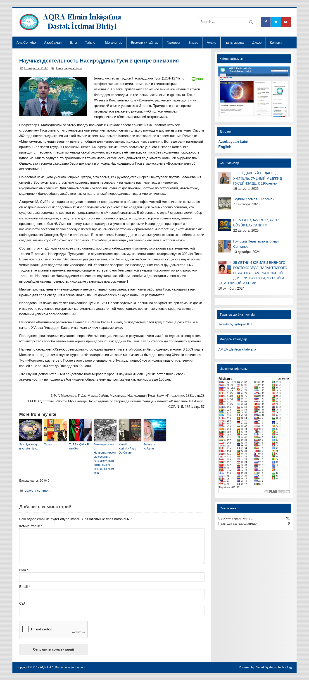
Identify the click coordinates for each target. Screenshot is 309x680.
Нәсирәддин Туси (69, 68)
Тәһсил (90, 42)
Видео (193, 42)
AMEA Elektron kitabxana (237, 349)
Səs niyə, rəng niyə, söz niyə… (29, 446)
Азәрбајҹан (53, 42)
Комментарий (30, 526)
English (224, 147)
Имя (23, 570)
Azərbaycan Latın (233, 142)
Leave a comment (37, 490)
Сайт (23, 603)
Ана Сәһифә (26, 42)
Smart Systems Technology (274, 667)
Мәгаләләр (113, 42)
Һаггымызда (234, 42)
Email (24, 586)
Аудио (211, 42)
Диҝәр (256, 42)
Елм (73, 42)
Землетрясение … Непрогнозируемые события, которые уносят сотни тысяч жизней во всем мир (105, 459)
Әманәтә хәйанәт (149, 446)
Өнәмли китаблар (144, 42)
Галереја (173, 42)
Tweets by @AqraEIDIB (236, 324)
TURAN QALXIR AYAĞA (79, 446)
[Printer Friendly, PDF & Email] (197, 78)
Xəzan (48, 444)
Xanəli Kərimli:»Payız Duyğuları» (127, 448)
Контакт (276, 42)
